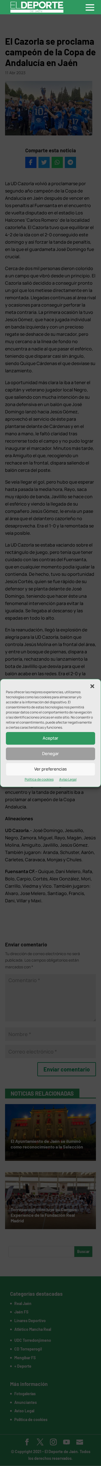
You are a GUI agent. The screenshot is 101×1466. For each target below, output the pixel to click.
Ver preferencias (50, 769)
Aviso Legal (68, 779)
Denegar (50, 753)
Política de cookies (39, 779)
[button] (92, 686)
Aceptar (50, 738)
